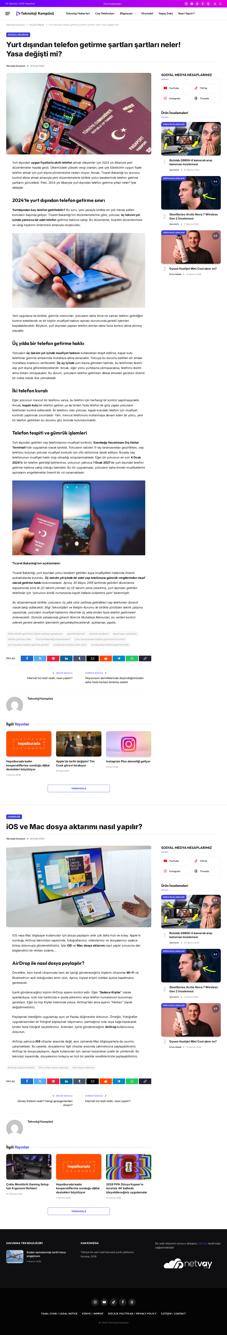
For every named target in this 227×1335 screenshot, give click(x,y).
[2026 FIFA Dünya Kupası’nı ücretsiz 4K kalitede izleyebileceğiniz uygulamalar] (128, 1167)
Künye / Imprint (93, 1313)
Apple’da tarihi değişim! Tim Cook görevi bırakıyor (75, 763)
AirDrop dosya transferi (21, 1067)
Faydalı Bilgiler (37, 24)
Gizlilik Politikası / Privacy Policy (132, 1313)
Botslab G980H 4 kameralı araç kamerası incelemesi (190, 162)
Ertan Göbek (175, 274)
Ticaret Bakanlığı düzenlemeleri (53, 639)
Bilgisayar (126, 13)
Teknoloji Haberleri (78, 13)
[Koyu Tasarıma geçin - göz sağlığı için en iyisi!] (220, 3)
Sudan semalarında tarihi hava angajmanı (46, 1254)
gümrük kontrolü (76, 633)
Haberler (14, 816)
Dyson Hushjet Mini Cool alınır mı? (193, 268)
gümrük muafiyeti (99, 633)
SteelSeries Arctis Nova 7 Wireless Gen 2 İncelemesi (193, 216)
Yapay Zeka (165, 13)
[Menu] (7, 14)
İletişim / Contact (173, 1313)
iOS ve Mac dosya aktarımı (53, 1067)
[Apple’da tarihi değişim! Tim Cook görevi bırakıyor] (78, 744)
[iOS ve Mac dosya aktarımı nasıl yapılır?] (78, 886)
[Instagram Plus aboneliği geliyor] (128, 744)
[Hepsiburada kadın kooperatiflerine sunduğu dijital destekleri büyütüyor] (28, 744)
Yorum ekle (78, 788)
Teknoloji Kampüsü (15, 65)
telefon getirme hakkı (19, 639)
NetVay (202, 1243)
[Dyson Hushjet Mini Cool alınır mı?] (191, 247)
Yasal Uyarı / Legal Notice (59, 1313)
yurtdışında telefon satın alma (70, 644)
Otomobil (147, 13)
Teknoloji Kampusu (15, 24)
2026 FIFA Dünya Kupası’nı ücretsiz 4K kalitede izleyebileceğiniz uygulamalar (126, 1188)
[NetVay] (188, 1263)
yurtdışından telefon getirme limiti (110, 644)
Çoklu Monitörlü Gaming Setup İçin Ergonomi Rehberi (27, 1186)
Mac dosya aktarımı (84, 1067)
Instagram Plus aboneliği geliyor (128, 761)
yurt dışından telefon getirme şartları (28, 644)
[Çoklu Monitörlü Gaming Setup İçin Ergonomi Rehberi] (28, 1167)
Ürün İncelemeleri (112, 3)
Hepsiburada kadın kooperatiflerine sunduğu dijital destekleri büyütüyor (27, 765)
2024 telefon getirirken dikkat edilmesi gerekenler (35, 633)
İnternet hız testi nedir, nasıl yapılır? (50, 678)
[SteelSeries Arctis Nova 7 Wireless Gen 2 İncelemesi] (191, 193)
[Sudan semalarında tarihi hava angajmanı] (14, 1256)
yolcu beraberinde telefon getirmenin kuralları (100, 639)
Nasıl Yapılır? (186, 13)
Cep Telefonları (105, 13)
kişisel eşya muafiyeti (125, 633)
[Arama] (215, 4)
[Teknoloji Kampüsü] (35, 13)
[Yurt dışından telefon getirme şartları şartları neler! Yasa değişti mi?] (78, 113)
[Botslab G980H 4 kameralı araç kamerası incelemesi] (191, 138)
